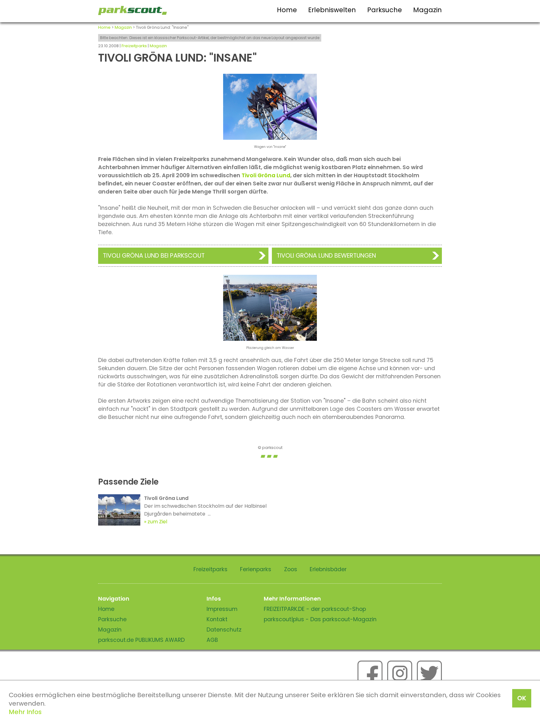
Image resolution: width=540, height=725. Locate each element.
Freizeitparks (134, 45)
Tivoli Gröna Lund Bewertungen (326, 255)
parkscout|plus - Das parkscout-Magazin (320, 619)
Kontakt (217, 619)
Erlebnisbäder (328, 569)
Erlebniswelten (332, 9)
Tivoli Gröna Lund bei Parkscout (154, 255)
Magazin (427, 9)
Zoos (290, 569)
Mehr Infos (25, 711)
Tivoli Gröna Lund (266, 175)
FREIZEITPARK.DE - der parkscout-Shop (315, 609)
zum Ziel (157, 521)
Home (287, 9)
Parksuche (384, 9)
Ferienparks (255, 569)
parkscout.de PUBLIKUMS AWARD (141, 640)
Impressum (222, 609)
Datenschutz (224, 629)
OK (521, 698)
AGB (212, 640)
